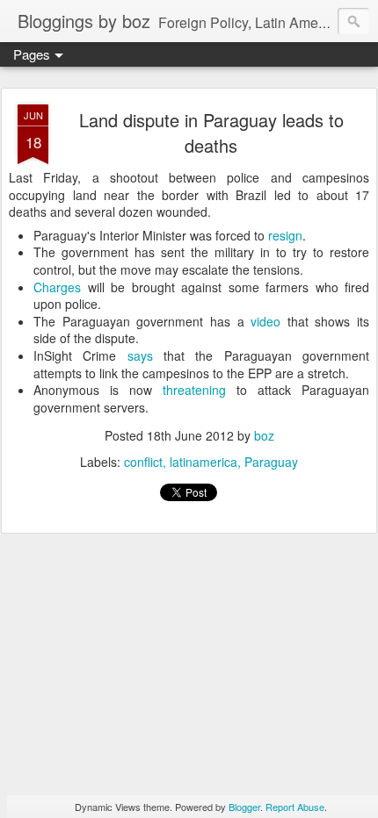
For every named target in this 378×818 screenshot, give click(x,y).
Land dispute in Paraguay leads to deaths (211, 132)
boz (264, 435)
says (140, 355)
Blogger (244, 807)
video (265, 321)
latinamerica (203, 461)
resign (285, 235)
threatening (194, 389)
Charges (57, 287)
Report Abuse (294, 807)
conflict (143, 461)
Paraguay (271, 461)
